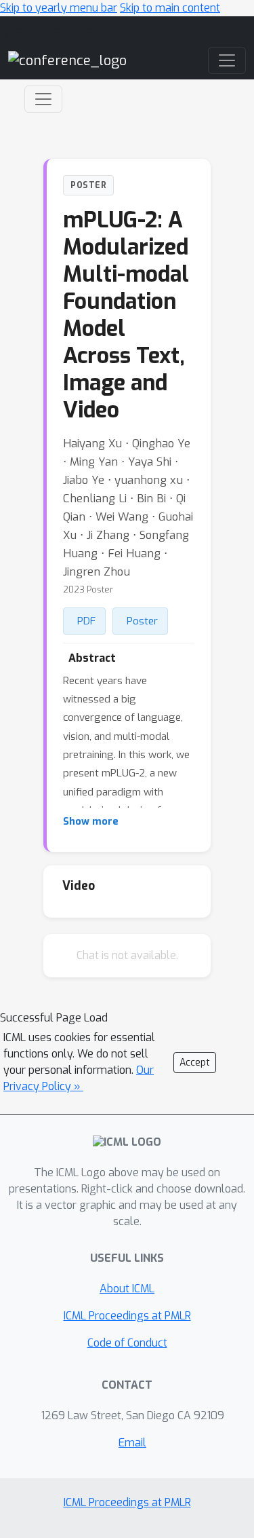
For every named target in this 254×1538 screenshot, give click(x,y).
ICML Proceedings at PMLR (127, 1316)
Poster (142, 621)
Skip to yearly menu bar (58, 8)
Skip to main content (170, 8)
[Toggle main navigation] (227, 60)
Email (132, 1443)
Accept (194, 1062)
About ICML (127, 1288)
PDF (86, 621)
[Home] (67, 60)
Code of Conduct (127, 1343)
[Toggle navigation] (43, 99)
